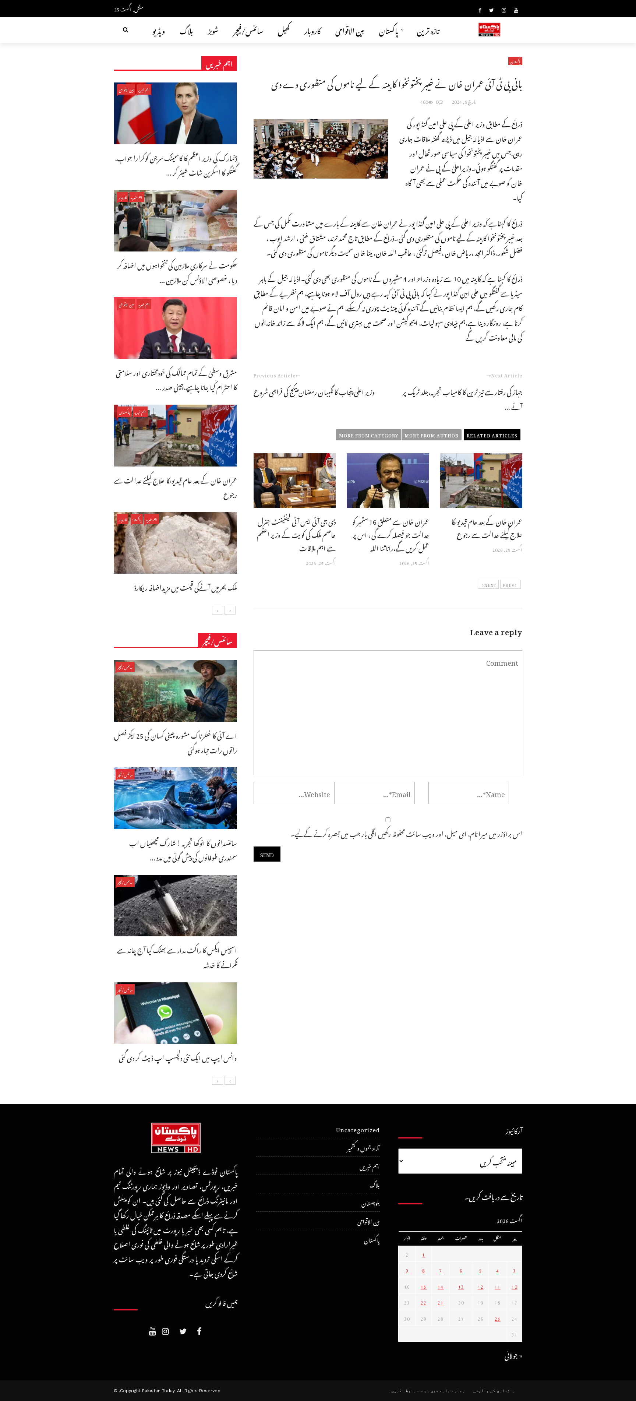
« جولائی (513, 1354)
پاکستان (389, 29)
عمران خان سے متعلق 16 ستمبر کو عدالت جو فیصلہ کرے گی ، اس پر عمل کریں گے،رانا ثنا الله (390, 533)
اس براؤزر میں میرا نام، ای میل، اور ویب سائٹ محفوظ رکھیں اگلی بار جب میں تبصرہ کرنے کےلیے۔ (406, 832)
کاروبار (312, 29)
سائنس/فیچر (248, 29)
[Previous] (230, 610)
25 (498, 1317)
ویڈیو (158, 29)
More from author (431, 434)
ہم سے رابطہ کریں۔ (409, 1390)
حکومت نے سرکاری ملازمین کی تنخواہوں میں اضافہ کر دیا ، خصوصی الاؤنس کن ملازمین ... (177, 271)
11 (498, 1285)
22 (424, 1301)
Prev (508, 584)
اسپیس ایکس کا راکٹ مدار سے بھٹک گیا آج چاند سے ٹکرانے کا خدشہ (177, 956)
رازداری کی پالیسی (494, 1390)
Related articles (492, 434)
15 (424, 1285)
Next (490, 584)
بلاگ (186, 29)
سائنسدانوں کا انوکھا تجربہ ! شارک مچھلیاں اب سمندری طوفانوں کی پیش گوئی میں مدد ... (183, 849)
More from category (368, 434)
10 (514, 1285)
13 (461, 1285)
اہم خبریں (143, 89)
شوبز (213, 29)
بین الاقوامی (349, 29)
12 (481, 1285)
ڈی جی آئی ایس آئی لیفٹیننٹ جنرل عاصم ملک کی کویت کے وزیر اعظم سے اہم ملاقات (296, 533)
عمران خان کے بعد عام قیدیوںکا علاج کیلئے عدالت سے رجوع (486, 527)
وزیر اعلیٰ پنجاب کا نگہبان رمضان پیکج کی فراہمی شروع (314, 391)
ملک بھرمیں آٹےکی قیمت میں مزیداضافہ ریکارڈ (185, 586)
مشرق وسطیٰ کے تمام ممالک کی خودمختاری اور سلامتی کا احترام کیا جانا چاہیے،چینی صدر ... (176, 379)
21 (441, 1301)
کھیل (284, 29)
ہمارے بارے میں (447, 1390)
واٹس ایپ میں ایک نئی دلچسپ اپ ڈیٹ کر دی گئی (178, 1056)
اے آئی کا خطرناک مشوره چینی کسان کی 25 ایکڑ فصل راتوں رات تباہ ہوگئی (175, 741)
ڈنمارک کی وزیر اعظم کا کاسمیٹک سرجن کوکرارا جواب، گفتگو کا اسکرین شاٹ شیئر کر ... (176, 164)
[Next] (217, 610)
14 (441, 1285)
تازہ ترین (428, 29)
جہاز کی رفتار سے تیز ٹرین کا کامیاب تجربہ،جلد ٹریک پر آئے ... (462, 398)
